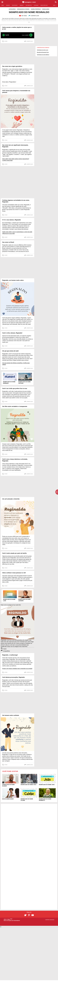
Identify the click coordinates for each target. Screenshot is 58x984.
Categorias (12, 9)
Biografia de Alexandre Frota (43, 52)
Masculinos (45, 9)
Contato (47, 919)
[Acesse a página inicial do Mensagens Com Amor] (29, 2)
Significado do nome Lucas (42, 49)
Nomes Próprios (36, 9)
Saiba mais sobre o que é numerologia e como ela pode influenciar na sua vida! (17, 232)
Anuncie (52, 919)
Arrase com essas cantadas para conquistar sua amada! (17, 668)
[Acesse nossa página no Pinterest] (29, 915)
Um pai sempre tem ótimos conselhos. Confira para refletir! (16, 363)
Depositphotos (17, 920)
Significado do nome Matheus (43, 54)
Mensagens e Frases (23, 9)
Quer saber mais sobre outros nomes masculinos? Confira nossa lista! (15, 159)
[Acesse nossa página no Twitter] (25, 915)
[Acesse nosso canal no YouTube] (32, 915)
